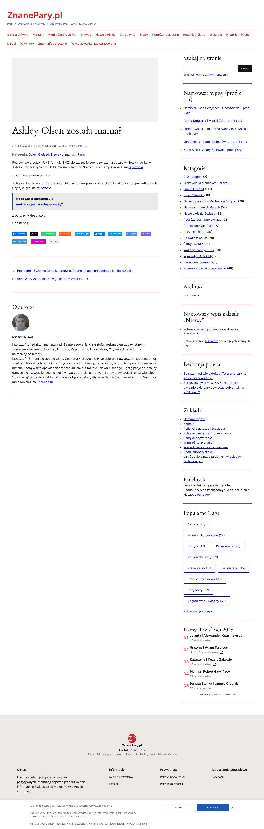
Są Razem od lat (195, 238)
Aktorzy (196, 524)
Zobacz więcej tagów (199, 611)
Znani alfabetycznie (198, 452)
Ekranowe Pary (194, 195)
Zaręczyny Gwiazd (197, 262)
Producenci (233, 568)
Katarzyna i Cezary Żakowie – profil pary (213, 150)
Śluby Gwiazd (193, 244)
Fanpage (203, 494)
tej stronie (136, 167)
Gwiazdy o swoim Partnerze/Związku (210, 201)
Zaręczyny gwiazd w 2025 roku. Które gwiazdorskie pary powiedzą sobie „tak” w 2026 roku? (214, 387)
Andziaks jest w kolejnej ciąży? (39, 204)
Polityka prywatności (198, 438)
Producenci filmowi (205, 579)
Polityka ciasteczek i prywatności (207, 433)
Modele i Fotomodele (206, 535)
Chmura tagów (194, 419)
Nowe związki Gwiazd (199, 213)
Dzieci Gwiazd (39, 154)
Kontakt (189, 424)
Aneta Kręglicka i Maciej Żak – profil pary (213, 121)
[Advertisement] (85, 92)
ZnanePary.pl (34, 15)
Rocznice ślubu (194, 232)
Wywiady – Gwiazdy (198, 256)
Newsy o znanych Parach (69, 154)
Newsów (211, 341)
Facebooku (45, 382)
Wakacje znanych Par (199, 250)
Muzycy (196, 546)
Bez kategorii (193, 177)
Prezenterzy (199, 568)
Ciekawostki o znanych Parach (206, 183)
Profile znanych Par (197, 225)
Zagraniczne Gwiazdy (207, 601)
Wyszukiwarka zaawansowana (206, 74)
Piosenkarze (228, 546)
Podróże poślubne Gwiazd (203, 219)
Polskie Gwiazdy (203, 557)
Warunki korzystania (198, 442)
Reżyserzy (198, 590)
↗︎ (221, 652)
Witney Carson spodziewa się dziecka (211, 329)
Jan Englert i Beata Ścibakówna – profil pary (215, 142)
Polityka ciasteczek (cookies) (204, 428)
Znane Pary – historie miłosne (205, 268)
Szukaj (245, 68)
